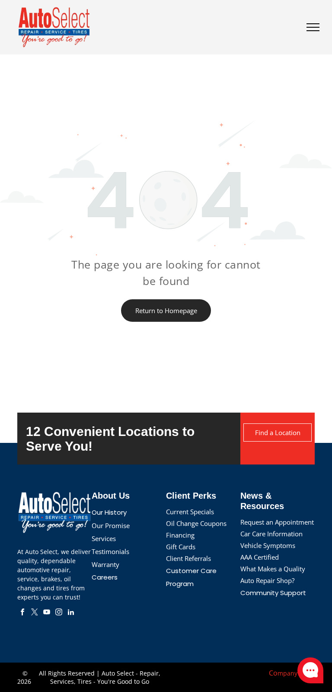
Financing (180, 535)
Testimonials (110, 551)
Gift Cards (180, 546)
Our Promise (111, 525)
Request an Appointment (277, 522)
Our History (109, 512)
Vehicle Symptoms (267, 545)
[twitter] (34, 613)
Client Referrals (188, 558)
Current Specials (190, 511)
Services (104, 538)
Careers (105, 577)
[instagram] (59, 613)
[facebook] (22, 613)
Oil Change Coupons (196, 523)
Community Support (273, 592)
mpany (287, 673)
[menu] (313, 27)
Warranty (105, 564)
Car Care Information (271, 533)
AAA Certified (259, 557)
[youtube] (47, 613)
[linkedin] (71, 613)
